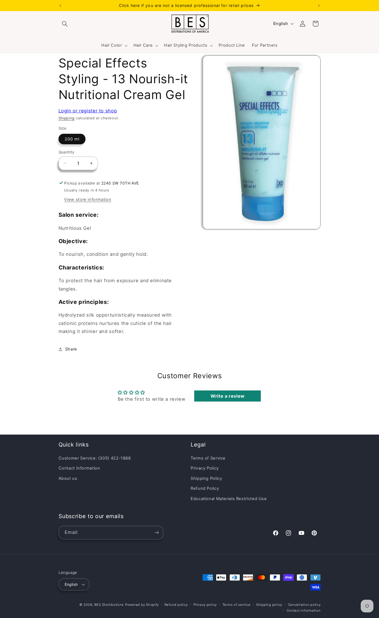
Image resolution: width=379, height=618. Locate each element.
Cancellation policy (304, 605)
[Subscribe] (156, 532)
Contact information (304, 610)
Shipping (67, 118)
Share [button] (71, 349)
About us (68, 478)
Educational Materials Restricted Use (229, 498)
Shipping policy (269, 605)
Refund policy (176, 605)
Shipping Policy (206, 478)
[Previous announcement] (60, 5)
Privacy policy (205, 605)
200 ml (72, 138)
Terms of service (237, 605)
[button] (65, 23)
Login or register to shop (88, 110)
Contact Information (79, 468)
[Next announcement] (319, 5)
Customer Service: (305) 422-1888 (95, 458)
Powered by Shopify (142, 605)
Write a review (228, 396)
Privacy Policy (205, 468)
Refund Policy (205, 488)
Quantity (67, 152)
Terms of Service (208, 458)
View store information (87, 199)
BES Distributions (109, 605)
